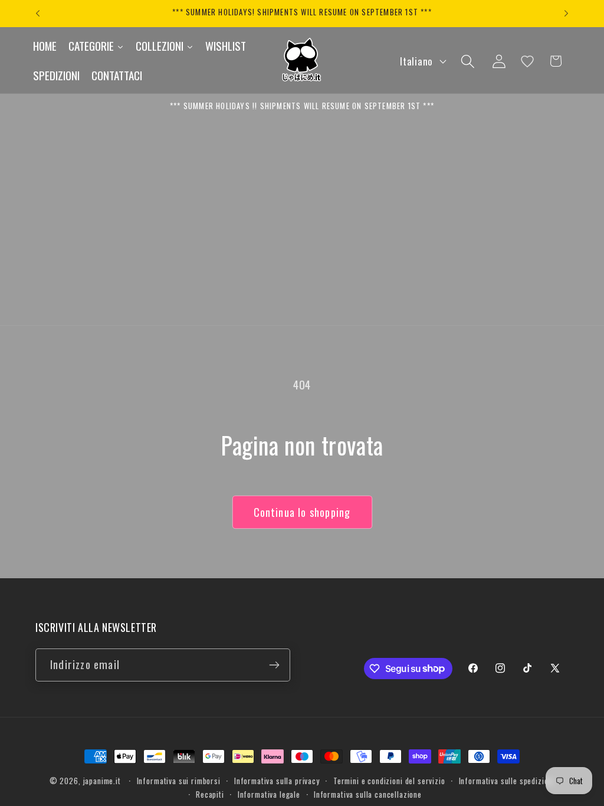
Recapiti (210, 794)
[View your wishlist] (527, 61)
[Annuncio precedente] (38, 13)
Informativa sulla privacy (277, 781)
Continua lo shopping (302, 512)
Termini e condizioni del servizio (389, 781)
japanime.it (102, 781)
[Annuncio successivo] (566, 13)
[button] (467, 61)
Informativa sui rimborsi (179, 781)
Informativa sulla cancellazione (368, 794)
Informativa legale (269, 794)
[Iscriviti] (274, 665)
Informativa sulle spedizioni (507, 781)
